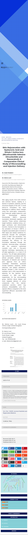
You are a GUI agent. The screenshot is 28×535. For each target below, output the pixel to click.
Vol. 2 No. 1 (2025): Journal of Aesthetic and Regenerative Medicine (13, 139)
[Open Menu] (2, 63)
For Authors (5, 523)
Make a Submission (14, 513)
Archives (8, 137)
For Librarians (5, 526)
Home (3, 137)
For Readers (5, 520)
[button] (5, 448)
